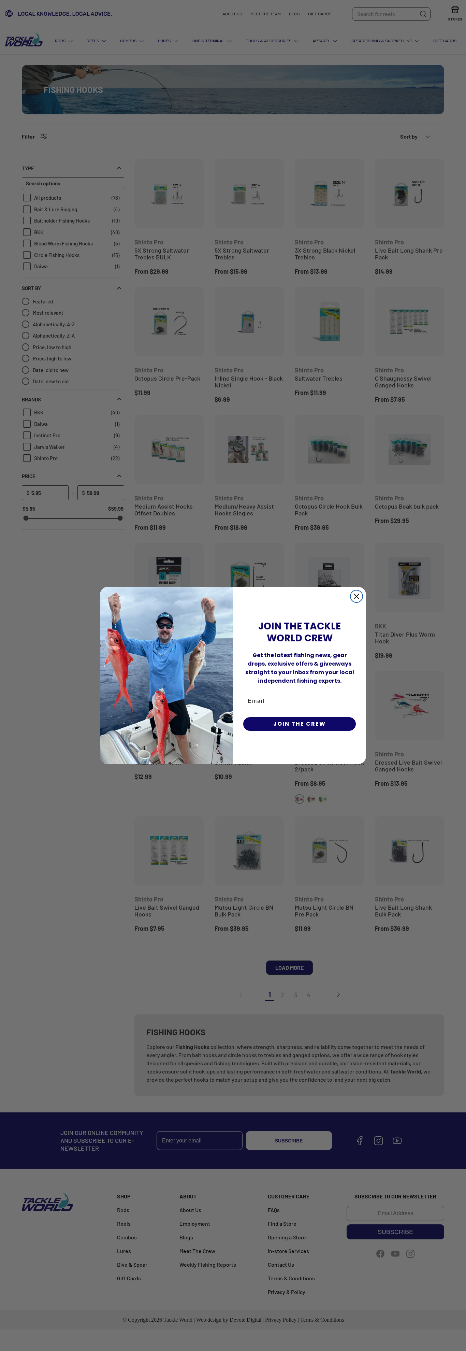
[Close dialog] (356, 596)
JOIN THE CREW (299, 724)
